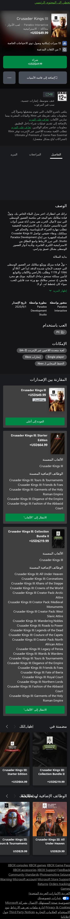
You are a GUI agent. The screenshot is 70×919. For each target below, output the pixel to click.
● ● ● (9, 78)
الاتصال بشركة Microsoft (21, 902)
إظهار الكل (26, 726)
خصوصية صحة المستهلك (54, 902)
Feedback (63, 870)
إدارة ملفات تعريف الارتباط (27, 907)
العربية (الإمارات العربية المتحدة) (49, 893)
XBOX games (37, 865)
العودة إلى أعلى (35, 421)
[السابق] (15, 726)
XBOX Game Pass (58, 865)
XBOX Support (47, 870)
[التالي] (7, 726)
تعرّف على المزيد (39, 119)
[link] (50, 758)
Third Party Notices (22, 912)
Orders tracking (59, 884)
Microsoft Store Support (54, 879)
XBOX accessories (25, 870)
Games (65, 888)
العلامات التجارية (46, 912)
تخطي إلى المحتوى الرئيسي (52, 2)
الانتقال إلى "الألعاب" (35, 517)
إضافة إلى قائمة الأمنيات (41, 77)
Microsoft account (25, 879)
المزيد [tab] (13, 154)
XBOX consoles (18, 865)
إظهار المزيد (60, 290)
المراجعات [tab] (35, 154)
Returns (43, 884)
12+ (50, 94)
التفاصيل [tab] (56, 154)
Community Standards (24, 874)
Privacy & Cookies (58, 907)
